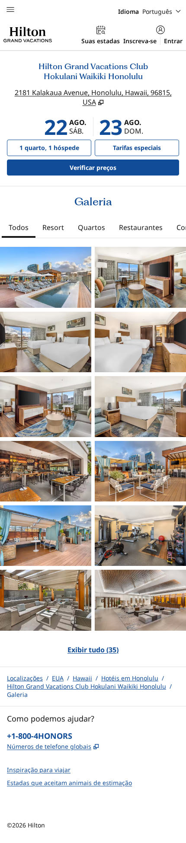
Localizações (25, 678)
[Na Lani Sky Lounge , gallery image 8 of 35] (140, 471)
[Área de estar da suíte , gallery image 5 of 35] (45, 406)
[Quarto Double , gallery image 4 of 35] (140, 342)
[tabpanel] (93, 456)
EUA (58, 678)
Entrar (173, 41)
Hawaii (82, 678)
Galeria (17, 694)
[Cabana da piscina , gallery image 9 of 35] (45, 535)
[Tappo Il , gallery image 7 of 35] (45, 471)
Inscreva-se (140, 41)
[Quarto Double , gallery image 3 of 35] (45, 342)
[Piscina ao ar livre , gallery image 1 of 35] (45, 277)
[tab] (18, 228)
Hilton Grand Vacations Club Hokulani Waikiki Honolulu (86, 686)
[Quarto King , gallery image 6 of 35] (140, 406)
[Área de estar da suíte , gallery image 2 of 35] (140, 277)
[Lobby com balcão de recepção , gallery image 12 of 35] (140, 600)
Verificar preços (115, 167)
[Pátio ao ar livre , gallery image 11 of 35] (45, 600)
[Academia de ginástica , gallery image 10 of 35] (140, 535)
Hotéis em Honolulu (129, 678)
